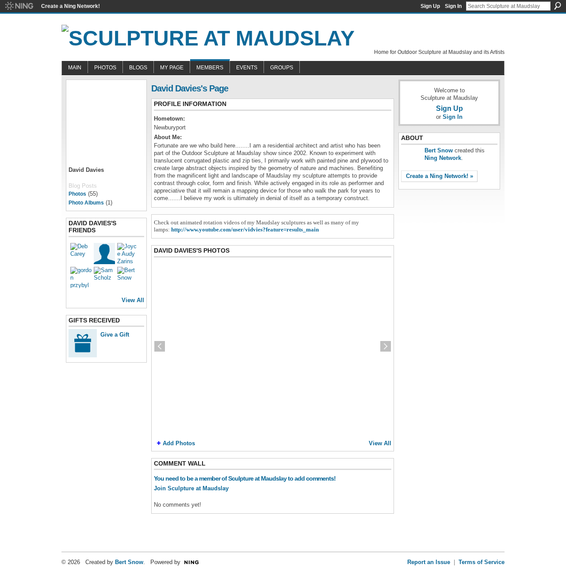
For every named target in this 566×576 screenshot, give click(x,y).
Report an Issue (428, 562)
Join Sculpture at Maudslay (191, 488)
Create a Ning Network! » (439, 176)
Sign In (453, 6)
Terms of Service (482, 562)
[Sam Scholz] (104, 277)
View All (133, 300)
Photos (77, 194)
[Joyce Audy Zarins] (127, 253)
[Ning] (19, 6)
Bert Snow (438, 150)
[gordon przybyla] (81, 277)
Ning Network (442, 158)
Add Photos (179, 443)
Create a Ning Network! (70, 6)
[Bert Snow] (127, 277)
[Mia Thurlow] (104, 253)
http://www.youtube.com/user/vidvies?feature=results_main (245, 229)
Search (557, 6)
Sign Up (430, 6)
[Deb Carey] (81, 253)
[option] (272, 346)
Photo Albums (86, 203)
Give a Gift (114, 334)
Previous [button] (159, 346)
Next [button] (385, 346)
